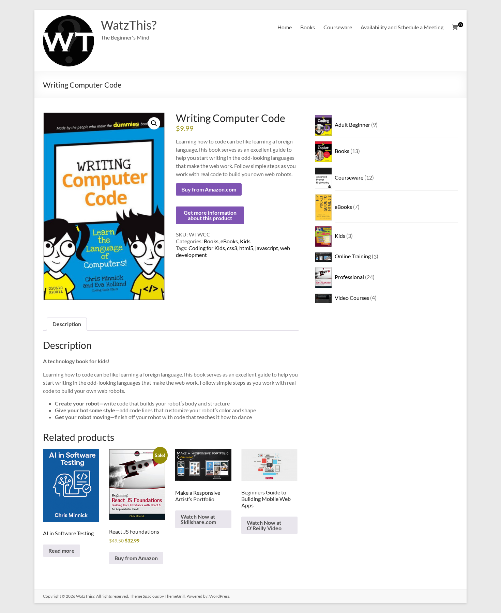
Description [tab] (66, 324)
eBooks (229, 241)
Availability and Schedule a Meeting (402, 27)
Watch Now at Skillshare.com (198, 519)
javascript (266, 248)
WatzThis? (128, 24)
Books (307, 27)
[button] (154, 123)
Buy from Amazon (136, 558)
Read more (61, 550)
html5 (246, 248)
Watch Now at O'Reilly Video (264, 525)
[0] (455, 27)
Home (284, 27)
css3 (232, 248)
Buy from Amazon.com (208, 189)
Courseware (337, 27)
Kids (245, 241)
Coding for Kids (206, 248)
